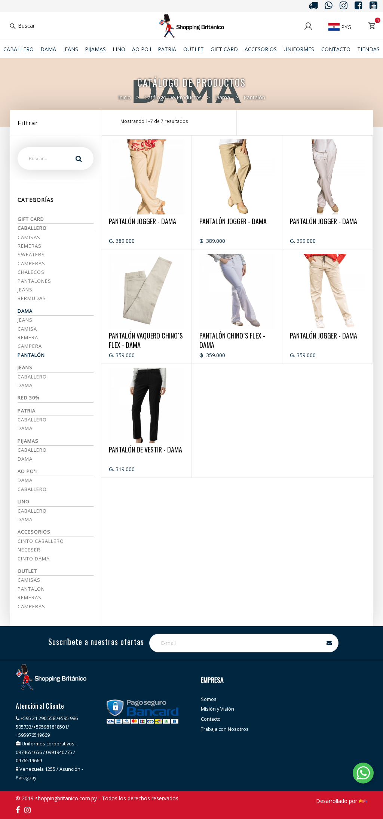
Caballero (18, 49)
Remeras (30, 245)
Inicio (124, 97)
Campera (30, 346)
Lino (119, 49)
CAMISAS (29, 580)
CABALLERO (32, 449)
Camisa (27, 328)
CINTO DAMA (34, 558)
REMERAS (30, 597)
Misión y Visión (217, 709)
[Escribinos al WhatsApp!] (363, 774)
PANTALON (31, 588)
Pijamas (95, 49)
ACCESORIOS (261, 49)
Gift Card (224, 49)
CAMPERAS (31, 606)
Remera (28, 337)
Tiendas (368, 49)
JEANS (70, 49)
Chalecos (31, 272)
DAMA (25, 458)
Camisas (29, 237)
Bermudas (32, 298)
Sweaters (31, 254)
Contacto (335, 49)
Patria (167, 49)
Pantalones (34, 281)
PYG (345, 27)
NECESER (29, 549)
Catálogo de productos (173, 97)
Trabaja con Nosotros (225, 729)
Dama (48, 49)
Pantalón (254, 97)
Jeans (25, 289)
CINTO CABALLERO (41, 541)
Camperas (31, 263)
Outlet (193, 49)
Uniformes (299, 49)
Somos (209, 699)
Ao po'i (141, 49)
